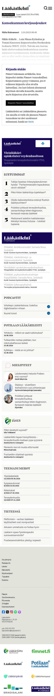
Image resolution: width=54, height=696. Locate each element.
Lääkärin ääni (8, 14)
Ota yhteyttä (6, 560)
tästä (31, 121)
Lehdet (4, 566)
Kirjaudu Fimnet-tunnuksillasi (21, 103)
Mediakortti (6, 563)
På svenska (6, 600)
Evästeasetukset (8, 607)
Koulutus (5, 580)
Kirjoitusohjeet (7, 573)
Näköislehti (6, 570)
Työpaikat (5, 577)
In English (5, 603)
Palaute (4, 594)
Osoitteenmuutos (8, 597)
